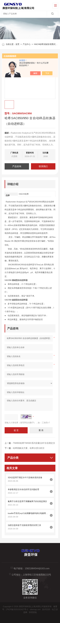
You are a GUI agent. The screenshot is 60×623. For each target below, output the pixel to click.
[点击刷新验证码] (26, 416)
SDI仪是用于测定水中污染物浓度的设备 (25, 477)
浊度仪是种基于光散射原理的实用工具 (24, 525)
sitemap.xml (35, 609)
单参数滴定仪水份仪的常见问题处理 (23, 489)
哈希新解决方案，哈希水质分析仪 (28, 448)
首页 (17, 44)
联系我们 (43, 166)
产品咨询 (16, 166)
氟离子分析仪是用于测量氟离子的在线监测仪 (27, 501)
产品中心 (27, 44)
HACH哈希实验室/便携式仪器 (46, 44)
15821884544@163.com (37, 568)
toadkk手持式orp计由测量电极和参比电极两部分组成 (28, 513)
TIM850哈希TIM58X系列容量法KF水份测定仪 (34, 443)
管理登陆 (33, 612)
